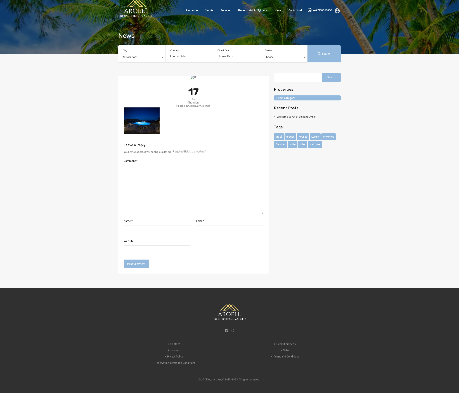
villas (302, 144)
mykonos (328, 136)
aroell (279, 136)
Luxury (315, 136)
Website (129, 241)
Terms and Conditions (286, 356)
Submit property (286, 344)
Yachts (209, 10)
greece (290, 136)
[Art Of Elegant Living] (136, 15)
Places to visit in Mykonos (253, 10)
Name (128, 221)
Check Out (223, 50)
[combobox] (141, 58)
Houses (175, 350)
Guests (268, 50)
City (125, 50)
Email (200, 221)
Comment (131, 161)
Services (225, 10)
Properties (192, 10)
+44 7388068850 (322, 10)
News (278, 10)
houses (303, 136)
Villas (286, 350)
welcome (314, 144)
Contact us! (295, 10)
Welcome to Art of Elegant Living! (296, 116)
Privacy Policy (175, 356)
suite (293, 144)
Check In (174, 50)
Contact (175, 344)
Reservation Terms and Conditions (175, 363)
